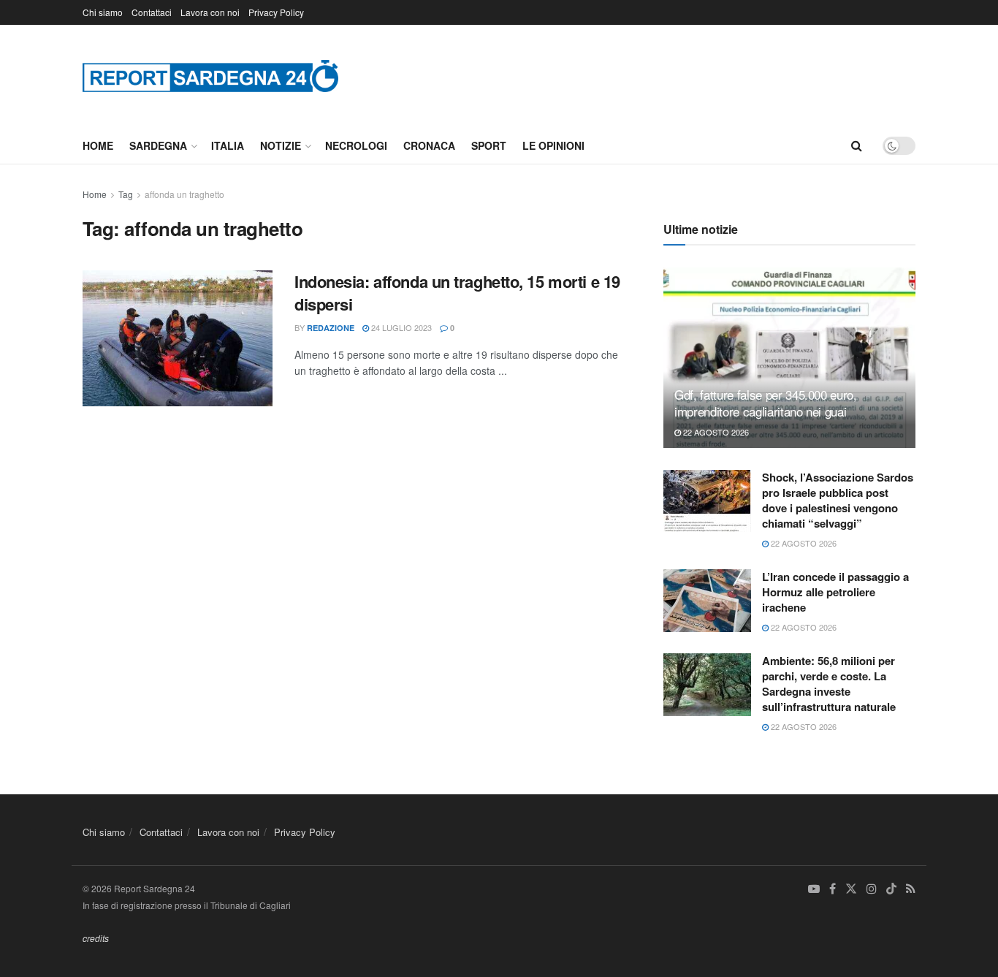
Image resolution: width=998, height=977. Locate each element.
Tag (125, 194)
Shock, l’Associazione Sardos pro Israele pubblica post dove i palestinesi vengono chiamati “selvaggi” (837, 500)
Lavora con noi (210, 12)
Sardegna (158, 145)
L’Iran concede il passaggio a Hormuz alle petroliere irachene (835, 592)
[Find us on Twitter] (851, 889)
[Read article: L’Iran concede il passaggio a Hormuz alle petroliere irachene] (707, 600)
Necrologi (356, 145)
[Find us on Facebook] (832, 889)
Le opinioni (553, 145)
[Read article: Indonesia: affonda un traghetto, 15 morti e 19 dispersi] (178, 338)
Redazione (330, 327)
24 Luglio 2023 (400, 327)
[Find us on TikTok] (891, 889)
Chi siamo (103, 12)
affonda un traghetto (184, 194)
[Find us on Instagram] (871, 889)
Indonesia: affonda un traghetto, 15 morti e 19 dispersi (457, 293)
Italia (227, 145)
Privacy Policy (276, 12)
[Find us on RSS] (910, 889)
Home (98, 145)
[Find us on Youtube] (814, 889)
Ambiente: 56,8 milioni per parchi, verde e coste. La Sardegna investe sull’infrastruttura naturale (829, 684)
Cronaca (429, 145)
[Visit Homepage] (210, 75)
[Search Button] (856, 145)
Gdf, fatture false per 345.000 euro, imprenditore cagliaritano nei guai (765, 403)
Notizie (280, 145)
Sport (488, 145)
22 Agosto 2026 (715, 432)
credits (96, 938)
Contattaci (152, 12)
